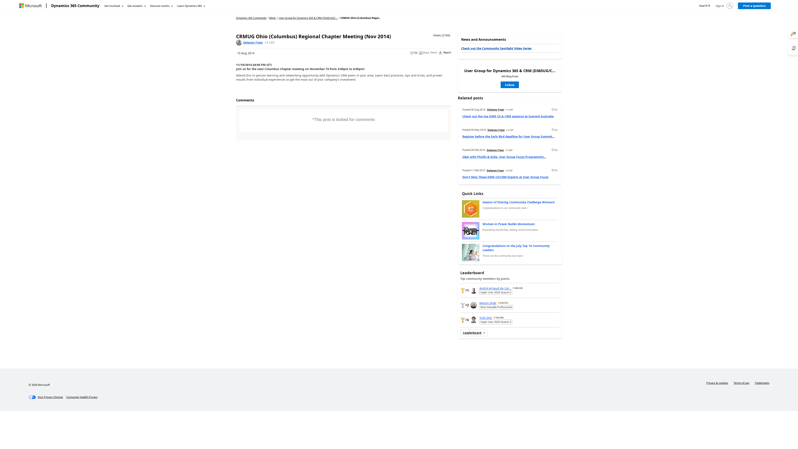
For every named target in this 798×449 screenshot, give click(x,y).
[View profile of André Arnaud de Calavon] (473, 290)
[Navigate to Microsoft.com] (30, 5)
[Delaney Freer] (239, 43)
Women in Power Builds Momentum (509, 224)
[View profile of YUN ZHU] (473, 320)
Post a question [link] (754, 6)
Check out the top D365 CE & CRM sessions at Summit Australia (508, 116)
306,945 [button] (519, 288)
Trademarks (762, 383)
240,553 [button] (504, 302)
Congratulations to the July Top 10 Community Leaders (516, 248)
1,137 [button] (270, 42)
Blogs (272, 18)
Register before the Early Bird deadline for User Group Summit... (508, 136)
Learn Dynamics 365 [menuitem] (189, 6)
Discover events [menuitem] (160, 6)
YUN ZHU (485, 317)
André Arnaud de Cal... (495, 288)
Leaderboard (472, 333)
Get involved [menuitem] (112, 6)
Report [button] (447, 52)
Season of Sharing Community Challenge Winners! (519, 202)
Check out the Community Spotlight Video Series (496, 48)
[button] (705, 5)
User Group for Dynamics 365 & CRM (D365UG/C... (308, 18)
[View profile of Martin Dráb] (473, 305)
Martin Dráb (487, 303)
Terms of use (741, 383)
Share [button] (433, 52)
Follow (510, 85)
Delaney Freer (253, 42)
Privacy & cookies (717, 383)
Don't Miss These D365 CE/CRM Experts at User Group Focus (505, 177)
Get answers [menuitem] (135, 6)
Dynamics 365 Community (75, 5)
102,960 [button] (500, 317)
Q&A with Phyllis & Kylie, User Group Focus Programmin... (504, 157)
